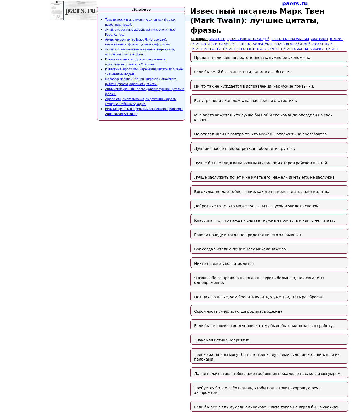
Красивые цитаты (324, 48)
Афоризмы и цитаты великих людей (281, 43)
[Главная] (73, 10)
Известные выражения (290, 39)
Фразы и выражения (220, 43)
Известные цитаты (219, 48)
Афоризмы (319, 39)
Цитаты (245, 43)
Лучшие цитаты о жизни (288, 48)
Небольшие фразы (251, 48)
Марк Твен (217, 39)
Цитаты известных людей (248, 39)
